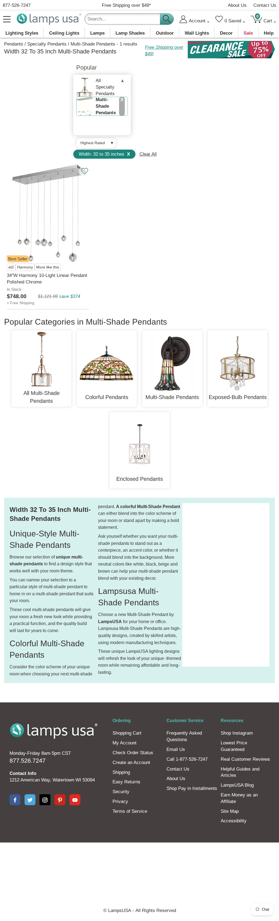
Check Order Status (133, 752)
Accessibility (234, 820)
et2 (11, 267)
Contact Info (23, 773)
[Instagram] (45, 799)
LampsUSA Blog (237, 785)
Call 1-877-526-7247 (187, 759)
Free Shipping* (126, 5)
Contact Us (264, 5)
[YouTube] (74, 799)
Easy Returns (126, 781)
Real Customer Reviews (245, 759)
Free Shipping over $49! (164, 50)
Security (121, 791)
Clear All (148, 154)
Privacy (120, 801)
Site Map (230, 811)
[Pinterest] (59, 799)
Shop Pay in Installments (191, 788)
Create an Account (131, 762)
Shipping (121, 772)
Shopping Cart (127, 733)
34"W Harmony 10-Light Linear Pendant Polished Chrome (47, 279)
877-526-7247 (17, 5)
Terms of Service (130, 811)
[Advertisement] (204, 585)
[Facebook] (15, 799)
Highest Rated (92, 143)
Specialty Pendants (46, 44)
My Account (125, 742)
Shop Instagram (237, 733)
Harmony (25, 267)
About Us (237, 5)
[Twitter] (30, 799)
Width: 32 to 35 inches (104, 154)
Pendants (13, 44)
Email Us (175, 749)
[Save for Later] (84, 171)
